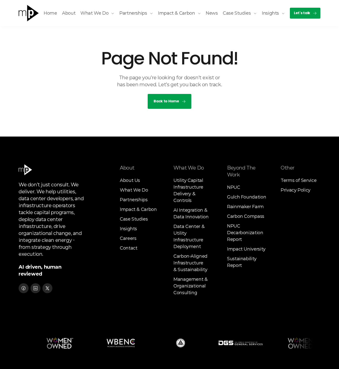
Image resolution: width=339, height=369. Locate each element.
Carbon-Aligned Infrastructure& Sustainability (191, 263)
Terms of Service (298, 180)
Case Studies (134, 219)
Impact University (246, 249)
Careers (128, 238)
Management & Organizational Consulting (191, 286)
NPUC (233, 187)
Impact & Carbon (138, 209)
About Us (130, 180)
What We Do (134, 190)
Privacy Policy (295, 190)
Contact (128, 248)
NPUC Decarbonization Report (245, 232)
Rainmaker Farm (245, 206)
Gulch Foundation (246, 197)
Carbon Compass (245, 216)
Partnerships (134, 199)
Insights (128, 228)
